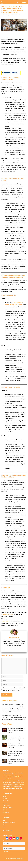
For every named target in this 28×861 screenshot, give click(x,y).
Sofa (4, 826)
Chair (4, 828)
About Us (5, 798)
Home (3, 621)
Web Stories (6, 812)
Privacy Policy (6, 805)
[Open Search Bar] (17, 2)
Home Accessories (7, 830)
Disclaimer (5, 803)
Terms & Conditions (7, 807)
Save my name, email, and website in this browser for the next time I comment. (14, 689)
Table (4, 824)
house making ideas (7, 614)
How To (4, 820)
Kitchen (5, 619)
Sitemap (5, 809)
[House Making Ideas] (2, 2)
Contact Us (5, 800)
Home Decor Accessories (9, 822)
